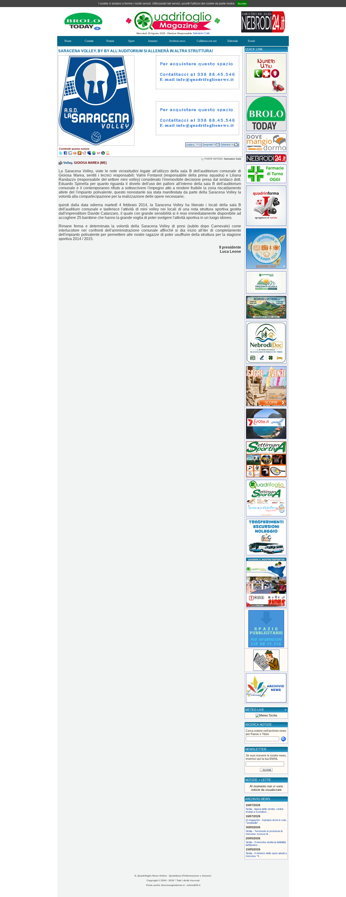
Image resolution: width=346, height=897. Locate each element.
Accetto (242, 3)
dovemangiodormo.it (173, 885)
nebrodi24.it (193, 885)
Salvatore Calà (201, 33)
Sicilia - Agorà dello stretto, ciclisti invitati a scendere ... (264, 810)
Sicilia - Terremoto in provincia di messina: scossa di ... (264, 832)
